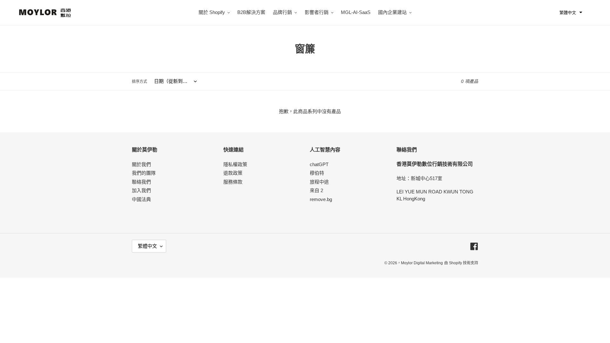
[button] (571, 12)
